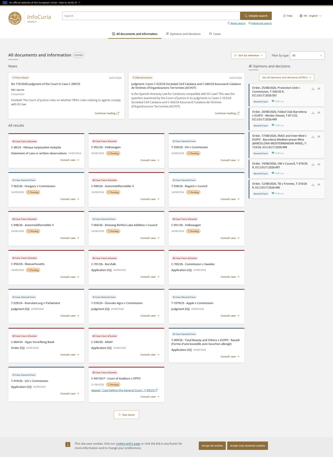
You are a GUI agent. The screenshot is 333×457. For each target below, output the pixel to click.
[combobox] (311, 15)
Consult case (67, 160)
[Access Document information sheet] (319, 88)
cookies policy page (128, 443)
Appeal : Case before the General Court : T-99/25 (123, 390)
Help (289, 15)
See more (128, 415)
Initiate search (258, 16)
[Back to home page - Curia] (15, 18)
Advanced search (261, 23)
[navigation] (287, 15)
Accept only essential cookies (247, 445)
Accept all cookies (212, 445)
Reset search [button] (238, 23)
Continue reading (105, 113)
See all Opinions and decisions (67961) (284, 77)
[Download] (313, 88)
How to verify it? (68, 2)
